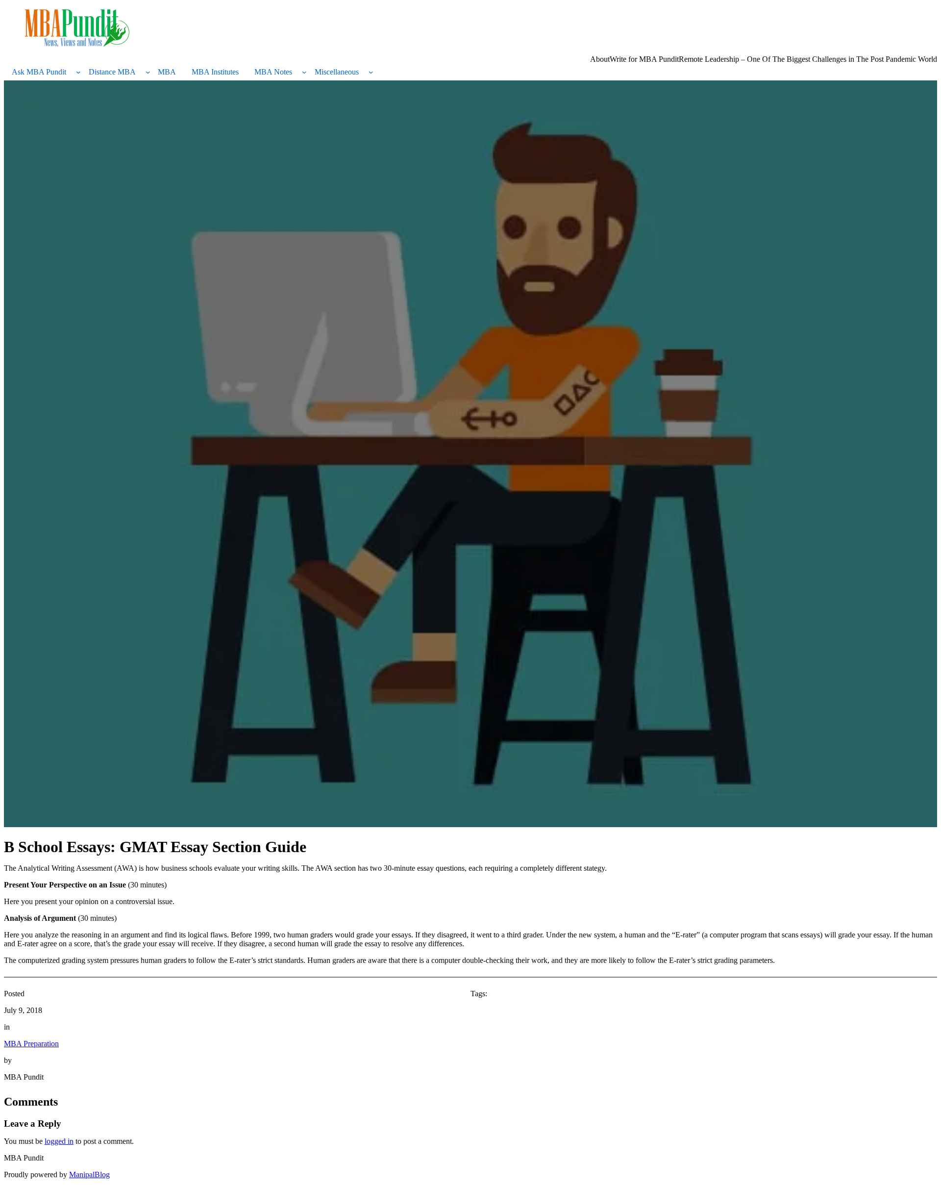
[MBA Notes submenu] (304, 72)
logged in (59, 1141)
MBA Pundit (24, 1158)
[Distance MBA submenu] (148, 72)
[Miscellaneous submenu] (371, 72)
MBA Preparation (31, 1043)
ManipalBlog (89, 1174)
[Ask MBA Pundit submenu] (78, 72)
